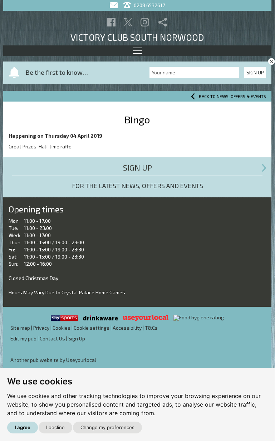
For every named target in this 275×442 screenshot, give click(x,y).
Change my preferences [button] (107, 427)
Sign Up (255, 72)
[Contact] (114, 5)
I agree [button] (22, 427)
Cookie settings (91, 328)
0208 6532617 (149, 5)
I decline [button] (55, 427)
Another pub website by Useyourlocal (53, 360)
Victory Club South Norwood (137, 37)
